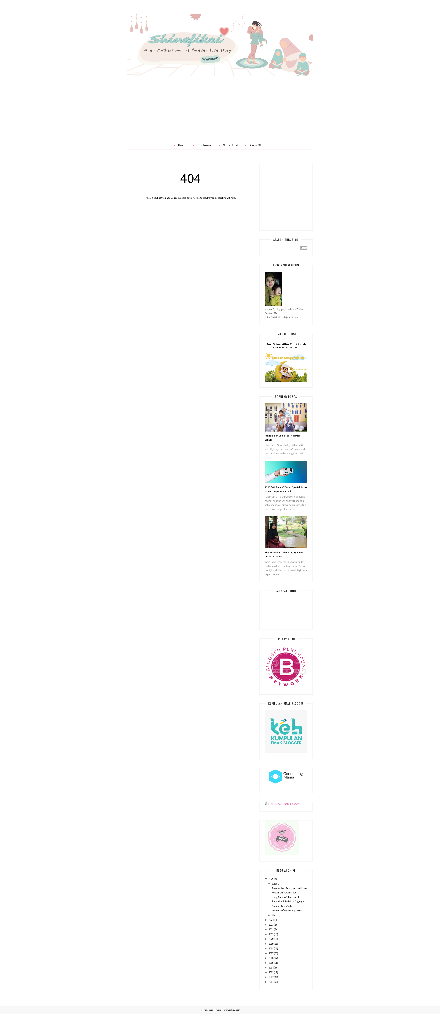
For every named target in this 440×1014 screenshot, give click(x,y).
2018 (271, 948)
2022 (271, 929)
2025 (271, 879)
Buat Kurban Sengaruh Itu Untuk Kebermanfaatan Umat (286, 345)
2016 (271, 958)
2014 (271, 967)
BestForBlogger (234, 1010)
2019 (271, 943)
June (274, 883)
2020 (271, 939)
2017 (271, 953)
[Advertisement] (220, 101)
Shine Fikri (213, 1010)
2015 (271, 962)
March (275, 915)
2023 (271, 924)
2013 (271, 972)
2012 (271, 977)
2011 (271, 981)
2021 (271, 934)
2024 (271, 919)
